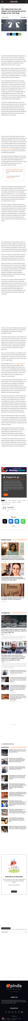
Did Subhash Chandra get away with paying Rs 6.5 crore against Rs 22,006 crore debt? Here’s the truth (18, 672)
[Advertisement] (14, 311)
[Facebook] (8, 34)
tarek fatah (4, 504)
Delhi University (14, 500)
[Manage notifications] (3, 1018)
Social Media (19, 502)
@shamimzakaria (10, 169)
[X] (11, 34)
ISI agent (16, 193)
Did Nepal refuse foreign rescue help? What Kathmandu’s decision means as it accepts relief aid (14, 631)
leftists (10, 502)
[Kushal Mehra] (4, 509)
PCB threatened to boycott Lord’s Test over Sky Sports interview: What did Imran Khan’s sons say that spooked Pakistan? (18, 679)
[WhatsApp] (20, 34)
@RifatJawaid (17, 169)
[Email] (17, 34)
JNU (2, 502)
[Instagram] (9, 1012)
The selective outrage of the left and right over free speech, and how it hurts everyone (12, 598)
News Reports (4, 627)
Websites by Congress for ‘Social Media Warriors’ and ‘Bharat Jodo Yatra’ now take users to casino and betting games (17, 828)
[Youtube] (22, 1012)
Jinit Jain (2, 634)
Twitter (8, 504)
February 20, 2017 (10, 177)
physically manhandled (7, 149)
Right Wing (14, 502)
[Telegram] (14, 34)
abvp (6, 500)
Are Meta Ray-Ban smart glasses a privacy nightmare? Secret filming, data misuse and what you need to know (17, 819)
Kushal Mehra (24, 17)
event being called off (19, 363)
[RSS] (12, 1012)
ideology (19, 500)
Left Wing (5, 502)
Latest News (5, 747)
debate (9, 500)
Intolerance (24, 500)
